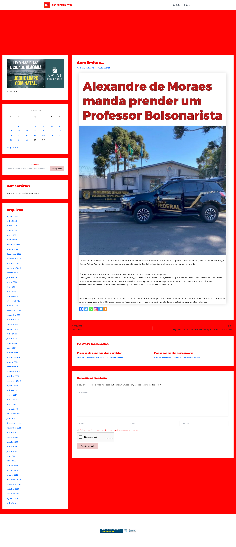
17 (52, 130)
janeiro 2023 (13, 418)
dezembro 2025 (14, 254)
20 (19, 135)
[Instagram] (96, 309)
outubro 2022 (13, 432)
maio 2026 (12, 230)
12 (11, 130)
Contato (176, 5)
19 (11, 135)
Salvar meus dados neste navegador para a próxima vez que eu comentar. (109, 430)
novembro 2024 (14, 315)
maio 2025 (12, 287)
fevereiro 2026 (13, 244)
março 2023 (12, 409)
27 (19, 140)
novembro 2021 (14, 484)
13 (19, 130)
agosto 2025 (12, 272)
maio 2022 (12, 456)
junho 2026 (12, 225)
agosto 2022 (12, 442)
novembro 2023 (14, 371)
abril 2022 (11, 460)
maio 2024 (12, 343)
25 (60, 135)
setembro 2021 (13, 493)
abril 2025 (11, 291)
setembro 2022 (14, 437)
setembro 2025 (14, 268)
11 (60, 126)
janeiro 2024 (12, 362)
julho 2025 (12, 277)
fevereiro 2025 (13, 301)
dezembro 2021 (14, 479)
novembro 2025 (14, 258)
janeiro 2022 (12, 475)
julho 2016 (11, 503)
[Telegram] (100, 309)
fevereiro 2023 (13, 413)
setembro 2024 (14, 324)
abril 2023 (11, 404)
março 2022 (12, 465)
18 (60, 130)
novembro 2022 (14, 428)
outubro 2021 (13, 489)
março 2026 (12, 239)
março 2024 (12, 352)
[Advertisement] (118, 28)
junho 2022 (12, 451)
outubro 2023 (13, 376)
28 (27, 140)
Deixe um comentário (85, 358)
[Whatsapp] (91, 309)
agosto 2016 (12, 498)
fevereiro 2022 (13, 470)
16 (43, 130)
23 (43, 135)
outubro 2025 (13, 263)
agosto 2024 (12, 329)
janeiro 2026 (13, 249)
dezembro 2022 (14, 423)
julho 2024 (12, 334)
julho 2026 (12, 221)
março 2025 (12, 296)
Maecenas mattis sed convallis (173, 353)
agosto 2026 (12, 216)
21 (27, 135)
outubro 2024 (13, 319)
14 (27, 130)
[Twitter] (86, 309)
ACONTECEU (100, 358)
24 (52, 135)
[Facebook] (81, 309)
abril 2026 (11, 235)
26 (11, 140)
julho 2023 (12, 390)
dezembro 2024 (14, 310)
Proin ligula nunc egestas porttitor (99, 353)
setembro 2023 (14, 381)
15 (35, 130)
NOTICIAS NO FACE (62, 5)
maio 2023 (12, 399)
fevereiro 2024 (13, 357)
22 (35, 135)
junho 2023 (12, 395)
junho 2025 (12, 282)
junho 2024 (12, 338)
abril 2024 (11, 348)
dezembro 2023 (14, 366)
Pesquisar (35, 164)
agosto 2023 (12, 385)
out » (15, 147)
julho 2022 (12, 446)
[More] (105, 309)
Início (187, 5)
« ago (9, 147)
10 (52, 126)
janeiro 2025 (12, 305)
